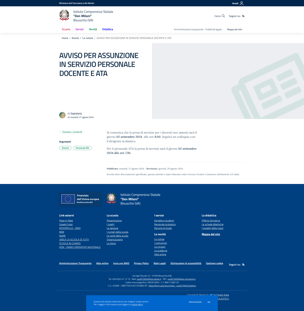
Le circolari (159, 247)
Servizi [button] (80, 29)
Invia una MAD (121, 263)
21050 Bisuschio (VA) (162, 275)
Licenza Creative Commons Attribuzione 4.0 (210, 174)
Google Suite (66, 224)
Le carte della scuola (117, 236)
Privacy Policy (141, 263)
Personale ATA (82, 147)
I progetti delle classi (212, 228)
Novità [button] (93, 29)
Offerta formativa (211, 220)
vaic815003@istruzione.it (149, 279)
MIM (61, 232)
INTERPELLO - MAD (70, 228)
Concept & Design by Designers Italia (208, 295)
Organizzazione (115, 239)
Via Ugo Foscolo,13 (141, 275)
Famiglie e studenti (164, 220)
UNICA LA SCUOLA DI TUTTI (74, 239)
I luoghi (110, 224)
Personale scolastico (165, 224)
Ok (209, 302)
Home (65, 38)
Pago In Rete (66, 220)
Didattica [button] (107, 29)
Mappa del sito (234, 29)
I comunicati (160, 243)
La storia (111, 243)
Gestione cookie (214, 263)
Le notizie (87, 38)
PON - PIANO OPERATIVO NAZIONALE (80, 247)
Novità (75, 38)
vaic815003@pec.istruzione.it (182, 279)
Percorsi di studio (163, 228)
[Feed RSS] (243, 16)
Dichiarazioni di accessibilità (186, 263)
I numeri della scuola (117, 232)
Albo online (160, 254)
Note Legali (160, 263)
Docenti (65, 147)
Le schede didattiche (212, 224)
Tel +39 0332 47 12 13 (119, 279)
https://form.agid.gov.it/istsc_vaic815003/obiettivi (172, 285)
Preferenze (195, 302)
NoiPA (62, 236)
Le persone (112, 228)
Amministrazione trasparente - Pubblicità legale (198, 29)
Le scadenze (160, 250)
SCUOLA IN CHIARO (70, 243)
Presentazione (114, 220)
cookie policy (137, 304)
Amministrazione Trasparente (75, 263)
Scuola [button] (66, 29)
